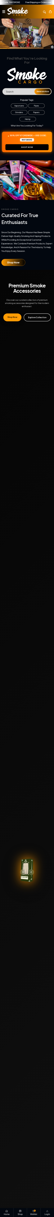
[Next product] (23, 872)
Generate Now (43, 92)
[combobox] (27, 91)
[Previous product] (31, 872)
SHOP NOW (27, 147)
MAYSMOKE (27, 140)
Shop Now (13, 262)
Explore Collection (37, 317)
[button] (3, 11)
